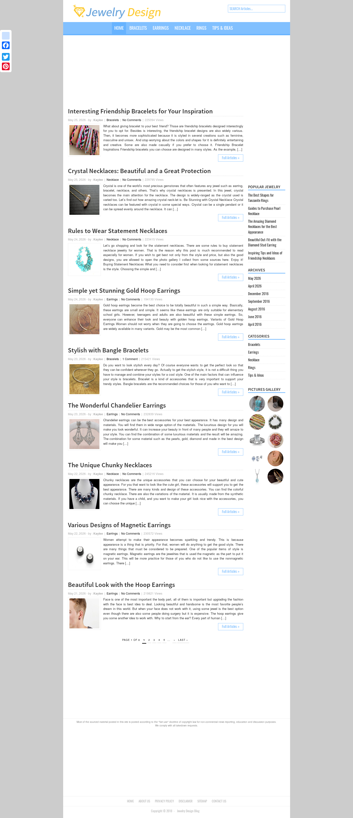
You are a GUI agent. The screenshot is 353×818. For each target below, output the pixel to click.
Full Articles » (230, 157)
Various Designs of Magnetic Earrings (119, 525)
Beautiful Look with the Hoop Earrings (121, 584)
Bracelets (138, 28)
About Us (144, 801)
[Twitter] (6, 57)
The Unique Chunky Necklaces (110, 465)
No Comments (131, 120)
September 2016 (259, 301)
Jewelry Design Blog (188, 811)
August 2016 (256, 309)
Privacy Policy (164, 801)
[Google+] (6, 51)
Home (119, 28)
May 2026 (254, 278)
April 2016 (255, 324)
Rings (201, 28)
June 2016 (255, 316)
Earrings (161, 28)
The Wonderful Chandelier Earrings (117, 405)
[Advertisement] (155, 72)
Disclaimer (186, 801)
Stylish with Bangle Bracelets (108, 350)
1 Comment (130, 359)
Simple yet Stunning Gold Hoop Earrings (124, 290)
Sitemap (202, 801)
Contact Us (219, 801)
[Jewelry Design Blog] (121, 18)
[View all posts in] (238, 31)
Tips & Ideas (222, 28)
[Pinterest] (6, 66)
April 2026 (255, 286)
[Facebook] (6, 45)
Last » (183, 640)
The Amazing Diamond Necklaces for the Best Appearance (262, 226)
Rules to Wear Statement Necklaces (117, 231)
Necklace (183, 28)
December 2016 (258, 293)
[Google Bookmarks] (6, 36)
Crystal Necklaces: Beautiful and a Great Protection (139, 171)
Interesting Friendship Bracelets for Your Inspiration (140, 111)
